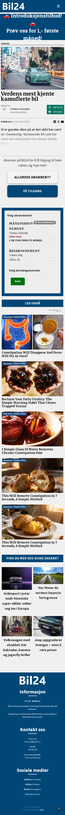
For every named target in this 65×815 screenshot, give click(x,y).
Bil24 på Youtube (32, 794)
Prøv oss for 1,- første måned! (32, 34)
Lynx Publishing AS (30, 810)
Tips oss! (57, 112)
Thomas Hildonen (33, 757)
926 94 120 (57, 107)
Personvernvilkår (32, 807)
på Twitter (32, 784)
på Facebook (32, 779)
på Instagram (32, 789)
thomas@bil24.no (32, 741)
